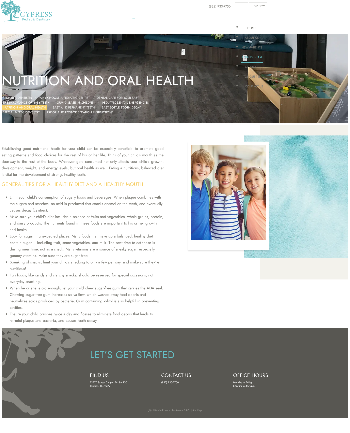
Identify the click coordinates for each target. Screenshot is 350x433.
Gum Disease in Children (76, 102)
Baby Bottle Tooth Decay (121, 107)
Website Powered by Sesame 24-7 (171, 410)
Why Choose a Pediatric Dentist (64, 98)
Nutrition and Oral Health (24, 107)
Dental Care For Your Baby (118, 98)
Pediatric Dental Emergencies (125, 102)
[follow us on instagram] (245, 6)
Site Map (197, 410)
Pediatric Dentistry (17, 98)
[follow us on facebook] (238, 6)
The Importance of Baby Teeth (26, 102)
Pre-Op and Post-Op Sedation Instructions (80, 112)
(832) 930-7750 (170, 382)
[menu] (133, 19)
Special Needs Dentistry (21, 112)
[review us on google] (241, 6)
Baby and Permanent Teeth (74, 107)
